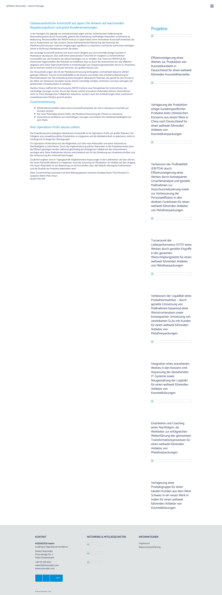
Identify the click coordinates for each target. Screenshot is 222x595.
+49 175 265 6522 (43, 562)
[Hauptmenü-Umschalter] (212, 6)
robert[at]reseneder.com (47, 565)
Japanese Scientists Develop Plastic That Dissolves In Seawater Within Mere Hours (79, 174)
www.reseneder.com (45, 568)
